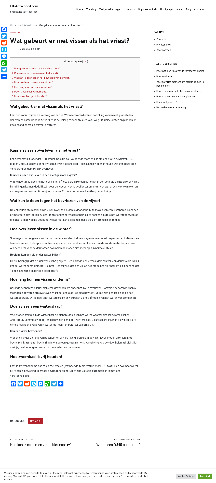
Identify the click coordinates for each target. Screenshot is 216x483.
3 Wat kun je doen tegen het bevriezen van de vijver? (41, 77)
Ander (179, 9)
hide (85, 61)
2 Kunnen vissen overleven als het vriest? (35, 73)
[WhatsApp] (4, 63)
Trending (91, 9)
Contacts (199, 9)
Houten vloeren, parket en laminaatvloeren (179, 91)
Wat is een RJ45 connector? (118, 443)
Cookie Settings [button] (186, 476)
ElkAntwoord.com (24, 6)
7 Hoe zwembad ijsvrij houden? (29, 96)
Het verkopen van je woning (171, 107)
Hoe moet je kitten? (167, 102)
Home (79, 9)
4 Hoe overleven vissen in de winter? (32, 82)
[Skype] (4, 49)
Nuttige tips (166, 9)
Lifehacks (130, 9)
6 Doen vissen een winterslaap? (29, 91)
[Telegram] (4, 69)
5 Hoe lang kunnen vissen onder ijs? (32, 87)
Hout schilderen (164, 76)
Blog (188, 9)
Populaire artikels (147, 9)
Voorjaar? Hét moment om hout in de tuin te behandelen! (180, 84)
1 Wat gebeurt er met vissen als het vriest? (36, 68)
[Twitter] (4, 36)
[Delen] (4, 76)
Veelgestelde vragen (110, 9)
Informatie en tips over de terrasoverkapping (180, 71)
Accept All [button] (205, 476)
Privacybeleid (163, 44)
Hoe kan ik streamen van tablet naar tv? (41, 443)
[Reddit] (4, 42)
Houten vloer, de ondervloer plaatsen (176, 96)
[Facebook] (4, 29)
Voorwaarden (163, 50)
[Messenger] (4, 56)
